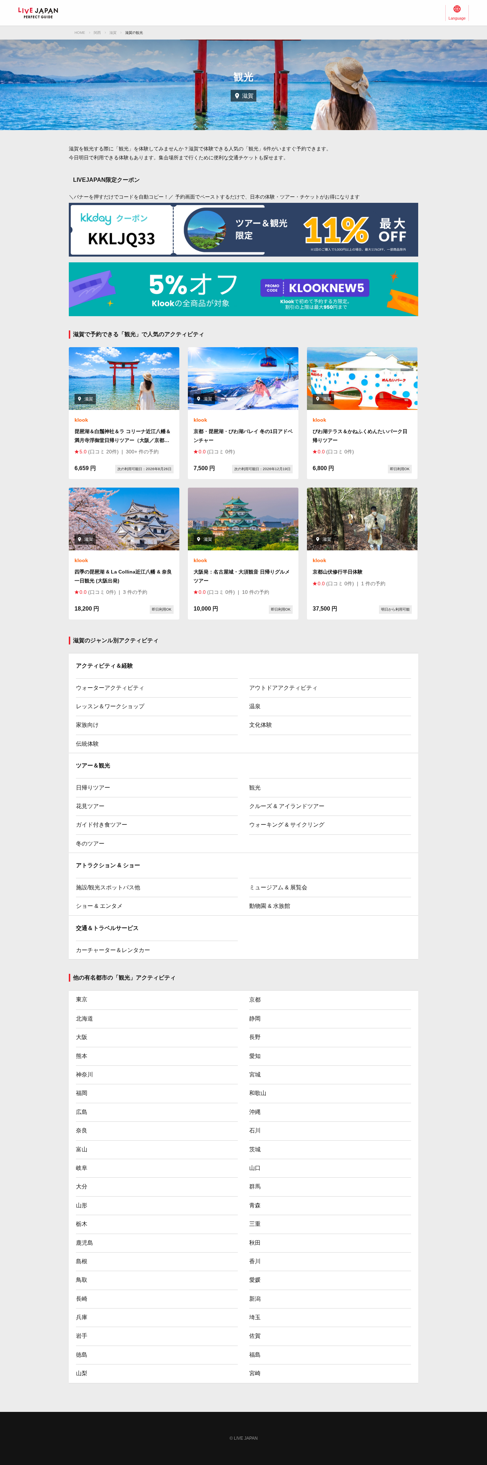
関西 (97, 33)
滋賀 (113, 33)
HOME (80, 33)
